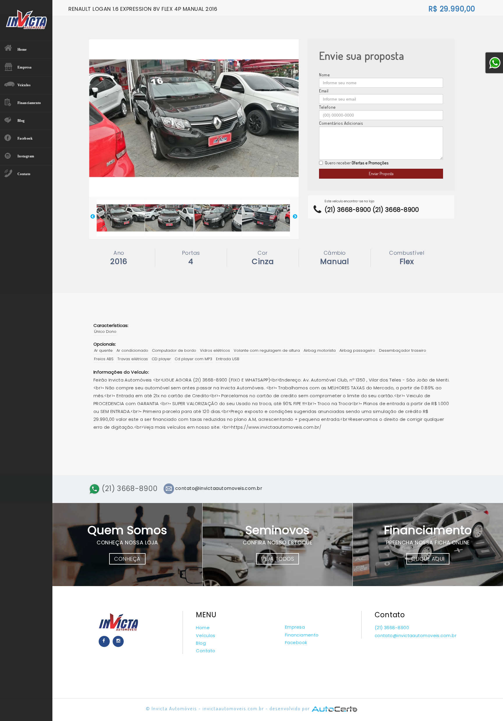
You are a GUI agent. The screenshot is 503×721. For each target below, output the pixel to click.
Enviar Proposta (381, 173)
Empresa (295, 627)
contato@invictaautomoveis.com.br (415, 635)
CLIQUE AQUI (427, 558)
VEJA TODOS (277, 558)
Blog (201, 643)
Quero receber (357, 163)
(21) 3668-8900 (129, 488)
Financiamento (302, 635)
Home (203, 628)
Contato (205, 651)
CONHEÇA (127, 558)
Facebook (296, 642)
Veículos (205, 635)
